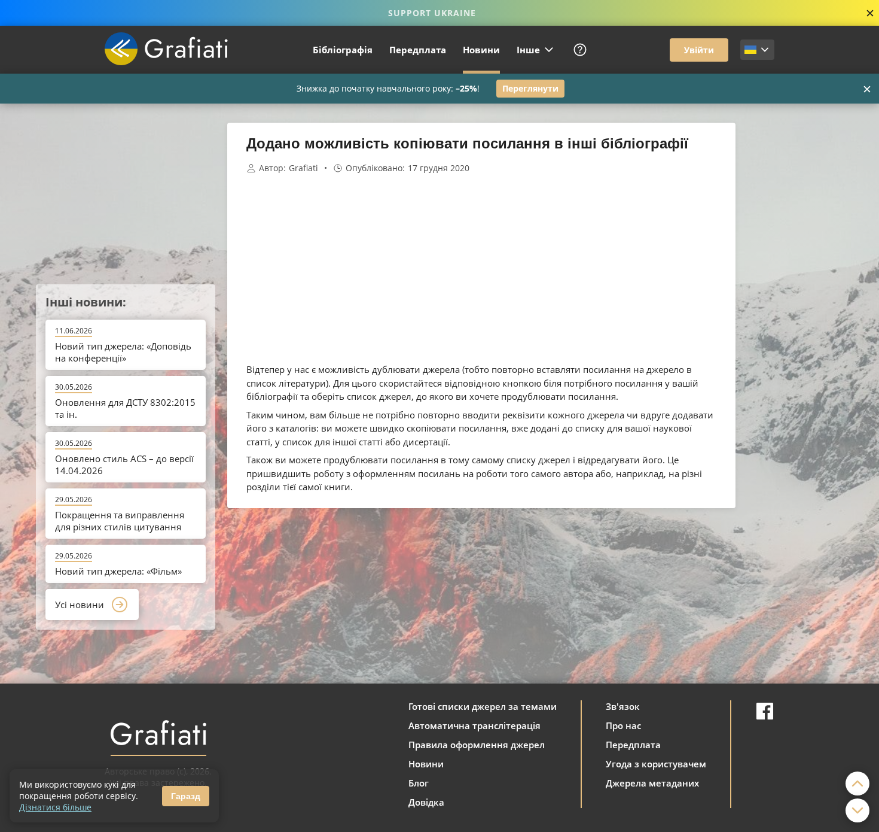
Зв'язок (623, 706)
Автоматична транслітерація (474, 725)
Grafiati (303, 168)
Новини (481, 50)
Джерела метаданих (652, 783)
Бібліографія (343, 50)
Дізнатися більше (55, 807)
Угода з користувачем (656, 764)
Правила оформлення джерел (476, 745)
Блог (418, 783)
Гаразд (185, 796)
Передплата (417, 50)
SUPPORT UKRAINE (432, 13)
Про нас (623, 725)
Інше (528, 50)
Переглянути (530, 88)
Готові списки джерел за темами (482, 706)
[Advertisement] (795, 302)
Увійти (699, 50)
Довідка (426, 802)
